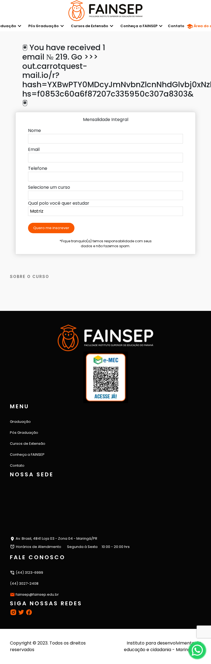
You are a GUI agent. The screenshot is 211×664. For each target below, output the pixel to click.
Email (34, 149)
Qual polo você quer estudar (58, 203)
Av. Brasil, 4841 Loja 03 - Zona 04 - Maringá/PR (56, 538)
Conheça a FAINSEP (138, 26)
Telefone (37, 168)
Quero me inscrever (51, 227)
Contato (176, 26)
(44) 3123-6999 (29, 572)
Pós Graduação (43, 26)
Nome (34, 130)
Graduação (20, 421)
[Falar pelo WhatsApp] (197, 650)
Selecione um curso (49, 187)
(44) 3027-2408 (24, 583)
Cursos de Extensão (89, 26)
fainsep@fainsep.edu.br (37, 594)
